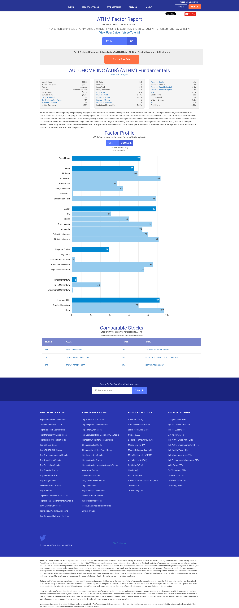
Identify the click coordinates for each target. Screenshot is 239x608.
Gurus (71, 7)
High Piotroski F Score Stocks (52, 430)
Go (131, 41)
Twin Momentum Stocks (50, 506)
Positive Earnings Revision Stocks (96, 506)
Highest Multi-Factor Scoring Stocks (97, 440)
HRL (123, 365)
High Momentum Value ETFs (180, 455)
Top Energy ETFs (175, 485)
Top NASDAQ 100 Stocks (51, 450)
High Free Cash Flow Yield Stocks (54, 496)
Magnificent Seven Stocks (93, 480)
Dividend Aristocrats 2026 (51, 425)
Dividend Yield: (102, 95)
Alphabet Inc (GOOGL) (137, 460)
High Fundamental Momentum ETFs (183, 460)
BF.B (46, 365)
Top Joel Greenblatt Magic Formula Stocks (100, 435)
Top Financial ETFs (176, 475)
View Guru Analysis (119, 74)
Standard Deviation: (50, 103)
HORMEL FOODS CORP (155, 365)
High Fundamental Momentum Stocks (56, 501)
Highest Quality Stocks (92, 460)
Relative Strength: (49, 97)
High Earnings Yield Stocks (93, 491)
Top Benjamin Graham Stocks (95, 425)
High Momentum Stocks (92, 455)
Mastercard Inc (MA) (137, 445)
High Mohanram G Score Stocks (53, 435)
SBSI (123, 350)
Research (133, 7)
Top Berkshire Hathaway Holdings (54, 516)
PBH (123, 357)
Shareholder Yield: (103, 97)
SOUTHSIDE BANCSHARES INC (158, 350)
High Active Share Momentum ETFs (183, 445)
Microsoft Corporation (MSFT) (141, 450)
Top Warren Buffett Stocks (94, 419)
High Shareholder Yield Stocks (53, 419)
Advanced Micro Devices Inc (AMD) (143, 480)
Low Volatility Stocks (91, 475)
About (149, 7)
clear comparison (119, 150)
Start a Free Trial (121, 59)
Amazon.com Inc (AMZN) (139, 425)
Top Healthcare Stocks (50, 475)
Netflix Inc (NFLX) (135, 465)
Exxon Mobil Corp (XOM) (138, 430)
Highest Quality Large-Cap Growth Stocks (100, 465)
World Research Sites (189, 2)
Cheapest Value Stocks (92, 445)
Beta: (153, 103)
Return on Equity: (157, 82)
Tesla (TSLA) (134, 485)
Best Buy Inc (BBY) (136, 475)
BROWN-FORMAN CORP (75, 365)
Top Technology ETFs (177, 470)
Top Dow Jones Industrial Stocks (54, 455)
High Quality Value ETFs (178, 450)
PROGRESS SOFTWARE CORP (77, 357)
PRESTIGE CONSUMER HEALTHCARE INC (162, 357)
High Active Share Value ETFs (180, 440)
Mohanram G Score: (104, 103)
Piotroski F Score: (103, 100)
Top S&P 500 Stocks (49, 445)
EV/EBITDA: (101, 92)
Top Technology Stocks (50, 465)
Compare (126, 143)
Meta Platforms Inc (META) (140, 455)
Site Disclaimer (119, 543)
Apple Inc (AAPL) (135, 419)
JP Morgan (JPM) (136, 491)
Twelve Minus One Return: (52, 100)
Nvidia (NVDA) (134, 435)
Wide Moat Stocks (90, 470)
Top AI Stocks (46, 491)
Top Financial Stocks (49, 470)
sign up (194, 7)
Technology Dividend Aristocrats (54, 511)
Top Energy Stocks (48, 480)
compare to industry (119, 147)
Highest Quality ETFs (176, 430)
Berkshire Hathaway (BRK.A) (140, 440)
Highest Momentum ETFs (179, 425)
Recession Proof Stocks (50, 485)
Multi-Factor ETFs (175, 465)
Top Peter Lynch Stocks (92, 430)
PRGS (47, 357)
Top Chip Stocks (89, 485)
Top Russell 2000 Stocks (50, 460)
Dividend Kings (88, 511)
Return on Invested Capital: (161, 90)
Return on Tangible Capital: (161, 87)
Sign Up (139, 390)
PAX (46, 350)
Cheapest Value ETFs (177, 419)
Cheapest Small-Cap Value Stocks (97, 450)
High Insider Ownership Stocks (53, 440)
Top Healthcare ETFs (177, 480)
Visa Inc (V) (133, 470)
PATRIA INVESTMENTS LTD (76, 350)
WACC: (153, 92)
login (181, 7)
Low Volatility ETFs (176, 435)
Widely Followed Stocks (92, 501)
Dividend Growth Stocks (92, 496)
